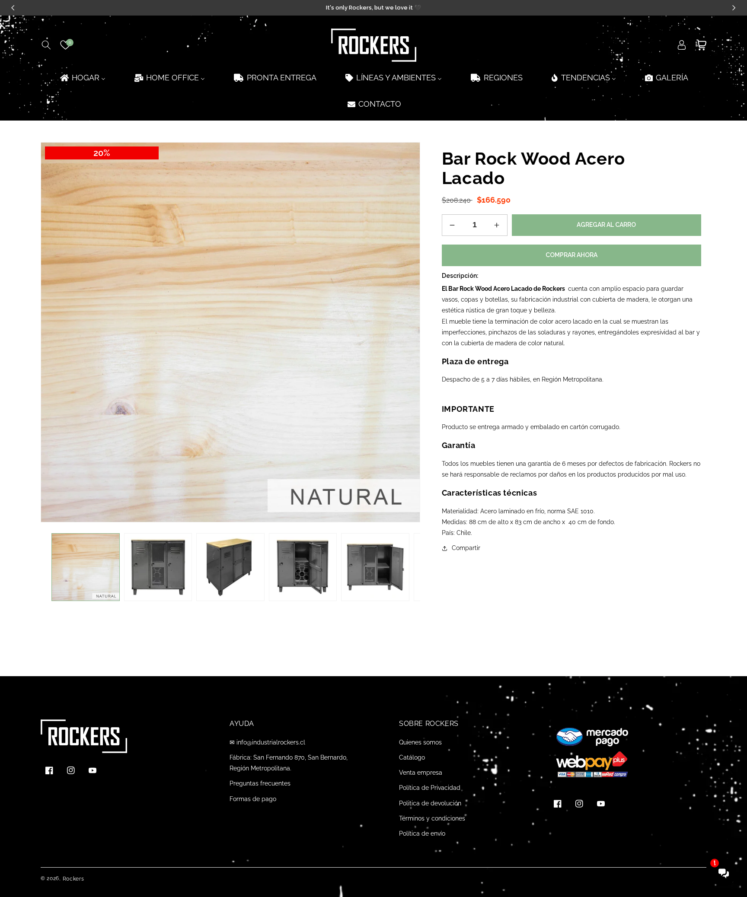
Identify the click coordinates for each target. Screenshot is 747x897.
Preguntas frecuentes (260, 783)
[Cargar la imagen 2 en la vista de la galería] (158, 567)
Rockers (73, 879)
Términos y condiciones (432, 818)
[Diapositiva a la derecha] (407, 567)
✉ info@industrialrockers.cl (267, 742)
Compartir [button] (466, 547)
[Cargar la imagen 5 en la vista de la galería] (375, 567)
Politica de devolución (430, 803)
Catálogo (412, 757)
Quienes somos (420, 742)
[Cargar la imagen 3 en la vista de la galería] (230, 567)
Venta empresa (420, 772)
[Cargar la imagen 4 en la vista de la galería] (303, 567)
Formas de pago (253, 798)
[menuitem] (82, 77)
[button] (46, 45)
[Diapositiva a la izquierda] (53, 567)
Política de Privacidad (429, 787)
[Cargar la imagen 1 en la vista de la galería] (85, 567)
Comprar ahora (571, 254)
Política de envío (422, 833)
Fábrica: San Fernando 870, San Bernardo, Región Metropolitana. (289, 763)
